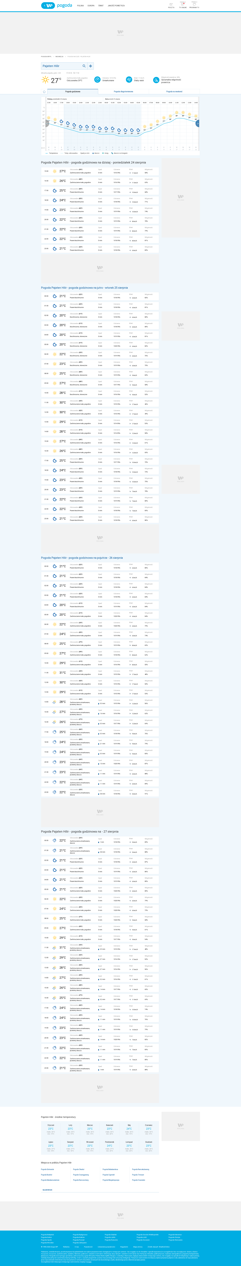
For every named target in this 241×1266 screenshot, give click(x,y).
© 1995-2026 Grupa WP (49, 1247)
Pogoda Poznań (78, 1240)
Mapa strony (137, 1247)
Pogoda (64, 5)
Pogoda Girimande (47, 1169)
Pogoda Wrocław (47, 1243)
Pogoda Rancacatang (80, 1180)
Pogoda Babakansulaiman (50, 1180)
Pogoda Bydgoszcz (80, 1235)
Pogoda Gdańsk (111, 1235)
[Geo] (90, 66)
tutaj (89, 1262)
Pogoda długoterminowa (123, 91)
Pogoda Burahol (46, 1175)
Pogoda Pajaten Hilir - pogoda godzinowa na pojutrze (74, 557)
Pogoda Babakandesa (110, 1169)
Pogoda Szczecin (143, 1240)
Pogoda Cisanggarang (81, 1175)
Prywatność (88, 1247)
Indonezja (59, 56)
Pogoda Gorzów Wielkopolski (148, 1235)
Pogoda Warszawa (175, 1240)
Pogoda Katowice (175, 1235)
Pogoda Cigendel (109, 1175)
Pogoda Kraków (79, 1237)
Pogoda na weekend (174, 91)
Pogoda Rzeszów (111, 1240)
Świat (101, 6)
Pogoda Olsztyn (174, 1237)
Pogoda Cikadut (78, 1169)
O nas (77, 1247)
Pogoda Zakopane (79, 1243)
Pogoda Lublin (110, 1237)
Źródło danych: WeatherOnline (158, 1247)
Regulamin (124, 1247)
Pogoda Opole (46, 1240)
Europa (91, 6)
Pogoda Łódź (142, 1237)
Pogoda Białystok (47, 1235)
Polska (80, 6)
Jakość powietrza (116, 6)
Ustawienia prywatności (106, 1247)
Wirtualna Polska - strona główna (48, 5)
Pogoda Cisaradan (138, 1180)
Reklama (66, 1247)
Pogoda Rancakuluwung (140, 1169)
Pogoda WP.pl (46, 56)
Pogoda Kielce (46, 1237)
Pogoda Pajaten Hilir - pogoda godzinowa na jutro (72, 287)
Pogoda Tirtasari (138, 1175)
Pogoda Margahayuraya (111, 1180)
